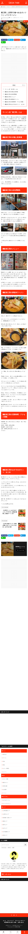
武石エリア (5, 835)
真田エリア (5, 821)
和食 (4, 764)
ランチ (3, 18)
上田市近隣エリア (6, 810)
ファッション (4, 847)
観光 (4, 775)
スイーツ (4, 771)
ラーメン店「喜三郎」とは (10, 89)
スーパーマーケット (7, 803)
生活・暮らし (5, 796)
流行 (13, 847)
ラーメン (21, 17)
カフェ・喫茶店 (6, 768)
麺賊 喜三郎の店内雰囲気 (10, 94)
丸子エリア (5, 828)
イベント (4, 793)
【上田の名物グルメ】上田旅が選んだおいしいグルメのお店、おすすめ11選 (10, 525)
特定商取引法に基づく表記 (10, 922)
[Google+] (17, 40)
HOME (3, 6)
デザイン (9, 847)
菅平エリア (5, 824)
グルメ (8, 6)
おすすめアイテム (6, 800)
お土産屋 (4, 789)
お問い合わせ (8, 874)
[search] (25, 844)
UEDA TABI (17, 926)
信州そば (4, 754)
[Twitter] (10, 40)
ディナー (7, 18)
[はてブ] (23, 40)
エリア (4, 807)
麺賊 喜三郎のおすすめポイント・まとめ (13, 104)
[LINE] (3, 42)
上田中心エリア (16, 17)
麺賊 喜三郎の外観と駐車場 (10, 91)
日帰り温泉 (5, 786)
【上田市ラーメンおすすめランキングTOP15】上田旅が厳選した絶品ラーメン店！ (10, 512)
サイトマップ (10, 920)
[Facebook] (4, 40)
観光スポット (5, 782)
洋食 (4, 761)
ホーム (4, 920)
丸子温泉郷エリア (6, 831)
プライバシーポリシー (20, 920)
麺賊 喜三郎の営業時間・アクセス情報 (13, 101)
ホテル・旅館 (5, 778)
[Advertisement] (14, 67)
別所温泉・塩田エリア (7, 817)
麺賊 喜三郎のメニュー (9, 96)
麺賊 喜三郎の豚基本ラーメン (11, 99)
